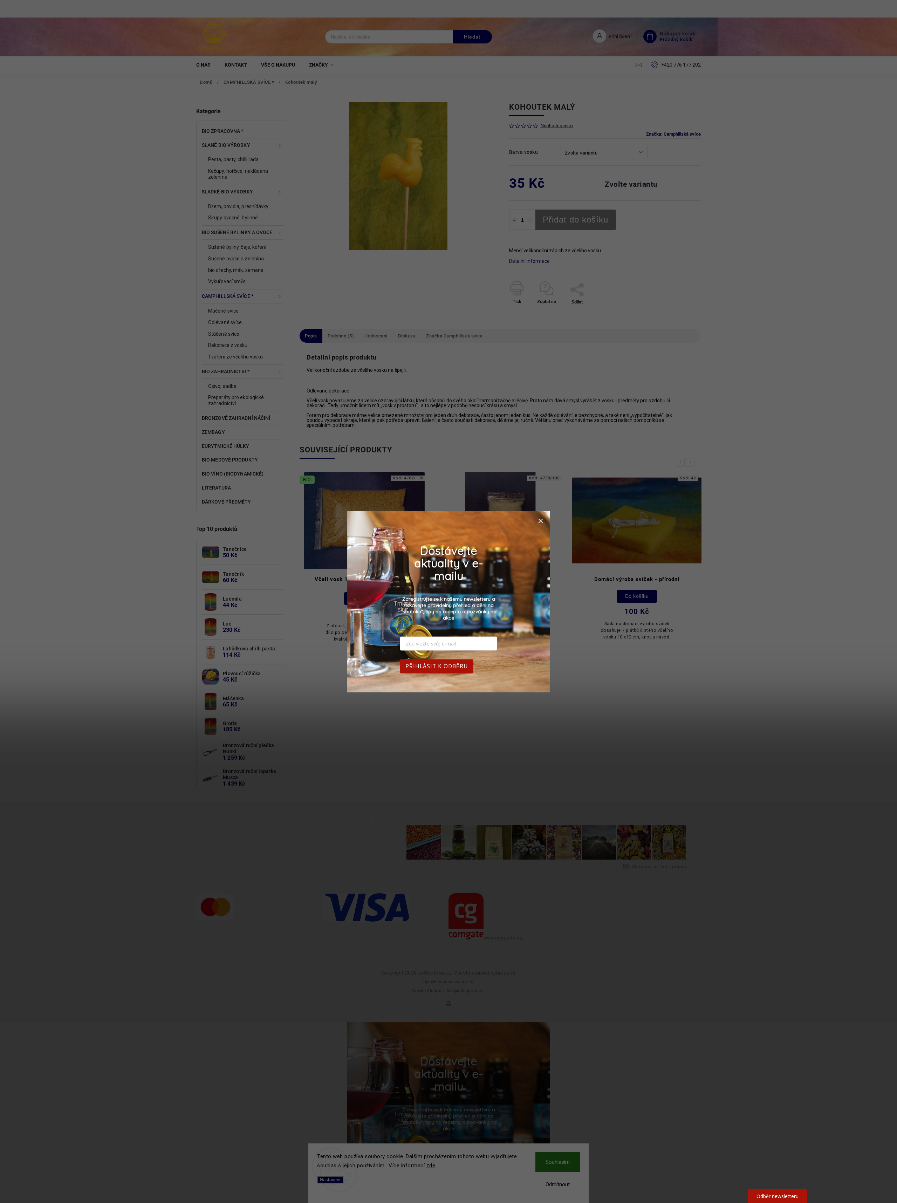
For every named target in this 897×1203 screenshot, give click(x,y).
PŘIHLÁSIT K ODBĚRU (436, 666)
